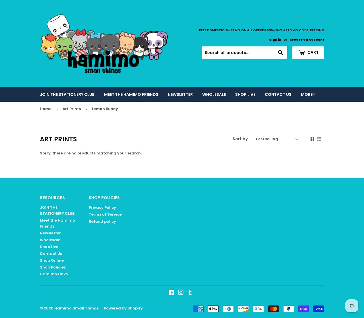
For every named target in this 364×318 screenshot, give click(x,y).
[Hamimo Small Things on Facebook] (171, 293)
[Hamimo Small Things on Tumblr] (190, 293)
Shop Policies (53, 267)
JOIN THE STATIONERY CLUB (67, 94)
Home (45, 108)
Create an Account (306, 39)
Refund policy (102, 221)
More (307, 94)
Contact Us (278, 94)
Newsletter (180, 94)
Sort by (240, 139)
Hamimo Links (54, 274)
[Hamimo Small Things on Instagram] (181, 293)
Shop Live (245, 94)
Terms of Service (105, 214)
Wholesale (214, 94)
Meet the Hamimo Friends (131, 94)
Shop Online (52, 260)
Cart (312, 52)
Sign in (275, 39)
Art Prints (72, 108)
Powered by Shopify (123, 308)
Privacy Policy (102, 207)
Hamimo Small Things (76, 308)
